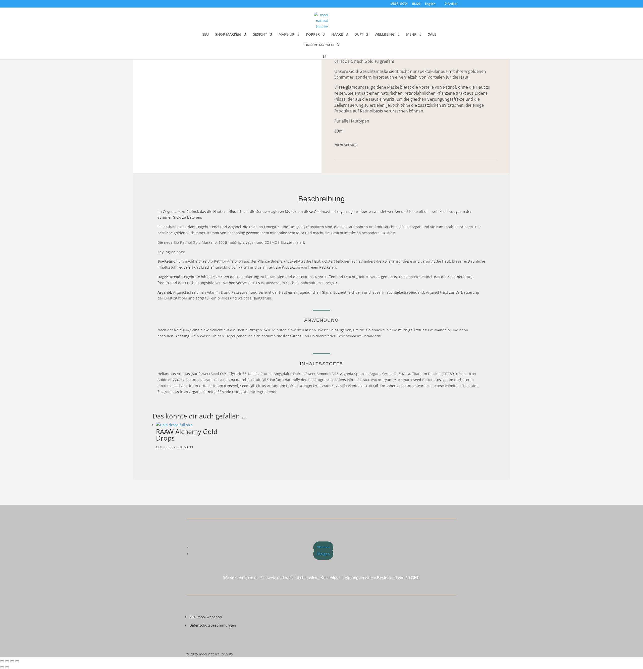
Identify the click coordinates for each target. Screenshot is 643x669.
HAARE (337, 35)
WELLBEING (385, 35)
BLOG (416, 4)
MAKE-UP (286, 35)
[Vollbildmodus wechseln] (7, 661)
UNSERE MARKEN (319, 45)
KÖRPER (313, 35)
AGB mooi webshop (205, 617)
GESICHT (259, 35)
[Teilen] (12, 661)
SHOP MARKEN (228, 35)
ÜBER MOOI (399, 4)
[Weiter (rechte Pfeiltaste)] (7, 667)
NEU (205, 35)
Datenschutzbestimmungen (212, 625)
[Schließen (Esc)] (17, 661)
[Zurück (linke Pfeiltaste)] (2, 667)
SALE (432, 35)
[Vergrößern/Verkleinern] (2, 661)
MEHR (411, 35)
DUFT (358, 35)
